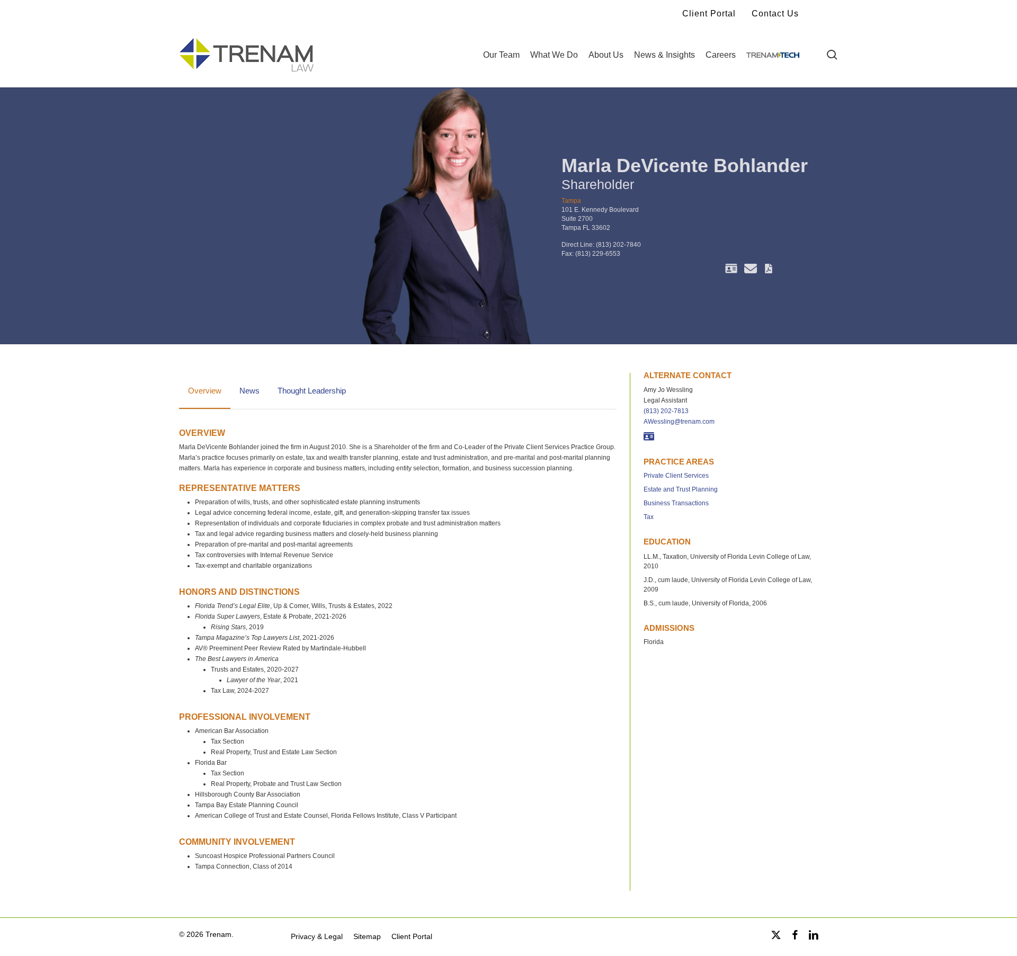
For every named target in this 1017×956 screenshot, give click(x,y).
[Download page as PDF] (768, 270)
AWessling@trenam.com (679, 421)
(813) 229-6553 (597, 253)
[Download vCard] (731, 270)
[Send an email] (750, 270)
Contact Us (775, 13)
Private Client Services (676, 475)
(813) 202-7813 (666, 411)
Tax (649, 517)
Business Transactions (676, 503)
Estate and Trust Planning (681, 489)
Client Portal (709, 13)
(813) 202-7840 (618, 244)
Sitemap (367, 936)
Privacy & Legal (317, 936)
